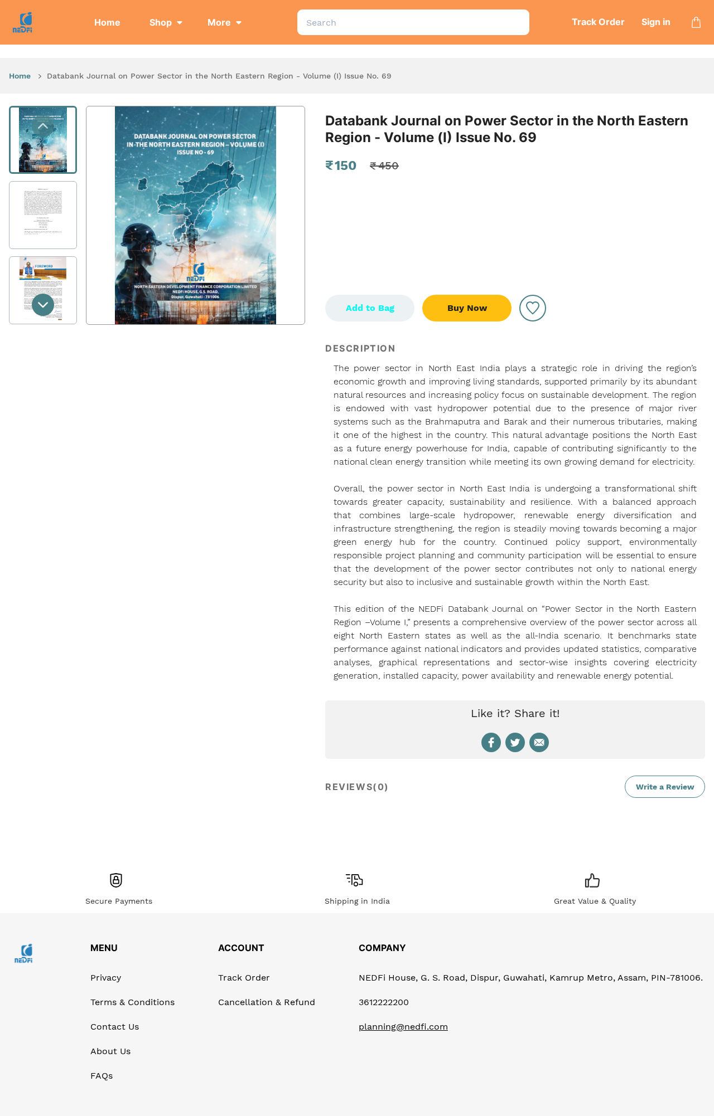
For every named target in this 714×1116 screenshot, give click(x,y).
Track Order (598, 21)
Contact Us (114, 1026)
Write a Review (665, 786)
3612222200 (384, 1002)
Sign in (655, 21)
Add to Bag (370, 308)
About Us (110, 1051)
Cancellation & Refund (266, 1002)
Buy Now (467, 308)
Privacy (105, 977)
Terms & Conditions (132, 1002)
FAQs (101, 1075)
